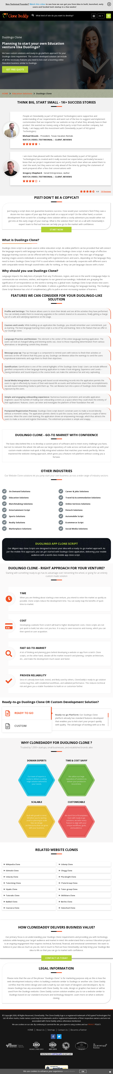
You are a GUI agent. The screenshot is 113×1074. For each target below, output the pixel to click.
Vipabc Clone (11, 889)
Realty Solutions (17, 522)
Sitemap (51, 1030)
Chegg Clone (66, 871)
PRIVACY (91, 1024)
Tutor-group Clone (69, 889)
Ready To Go (23, 713)
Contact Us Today (56, 958)
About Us (40, 1030)
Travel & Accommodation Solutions (83, 497)
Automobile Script (74, 516)
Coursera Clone (12, 908)
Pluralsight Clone (68, 877)
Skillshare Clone (68, 895)
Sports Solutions (17, 516)
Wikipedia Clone (13, 864)
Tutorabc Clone (12, 895)
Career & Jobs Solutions (77, 491)
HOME (5, 93)
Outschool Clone (68, 908)
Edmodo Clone (12, 871)
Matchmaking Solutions (21, 504)
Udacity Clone (12, 877)
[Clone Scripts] (15, 14)
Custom (20, 726)
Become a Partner (79, 1030)
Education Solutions (22, 93)
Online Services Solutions (77, 504)
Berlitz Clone (66, 902)
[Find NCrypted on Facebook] (54, 1035)
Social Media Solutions (76, 528)
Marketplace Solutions (20, 528)
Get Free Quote (15, 69)
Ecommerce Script (74, 522)
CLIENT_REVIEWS (63, 139)
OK (83, 1071)
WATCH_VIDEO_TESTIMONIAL (38, 139)
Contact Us (63, 1030)
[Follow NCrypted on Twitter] (59, 1035)
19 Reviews (106, 191)
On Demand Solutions (19, 491)
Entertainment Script (19, 510)
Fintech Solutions (74, 510)
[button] (101, 16)
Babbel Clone (11, 902)
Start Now (56, 229)
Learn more (69, 1071)
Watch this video (37, 4)
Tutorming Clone (13, 883)
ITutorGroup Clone (69, 883)
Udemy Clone (67, 864)
